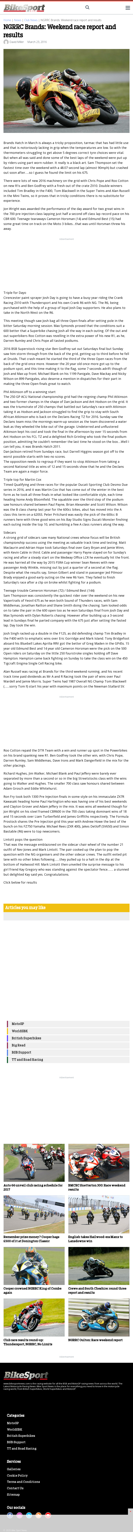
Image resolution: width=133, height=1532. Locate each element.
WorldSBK (20, 1031)
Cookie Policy (17, 1475)
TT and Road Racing (27, 1059)
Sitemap (13, 1494)
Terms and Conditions (23, 1482)
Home (7, 20)
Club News (31, 20)
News (17, 20)
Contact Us (15, 1488)
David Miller (17, 42)
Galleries (14, 1469)
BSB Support (21, 1052)
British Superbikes (26, 1038)
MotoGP (18, 1024)
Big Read (18, 1045)
